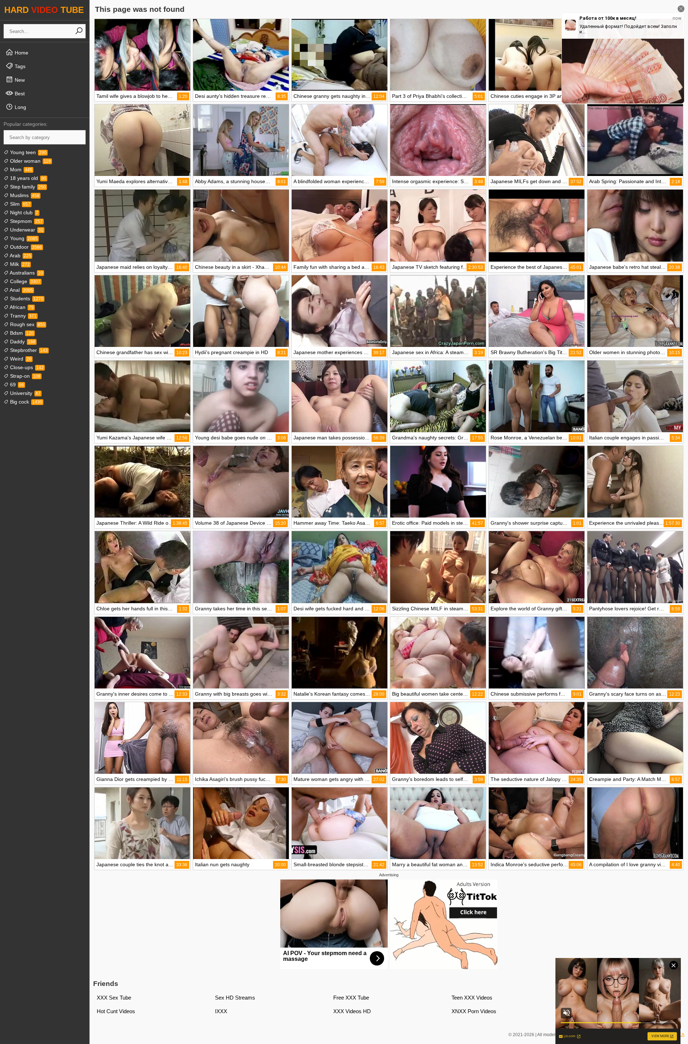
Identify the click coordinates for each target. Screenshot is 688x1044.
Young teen (28, 152)
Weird (20, 359)
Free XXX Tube (351, 998)
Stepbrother (28, 350)
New (19, 80)
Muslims (24, 195)
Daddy (22, 341)
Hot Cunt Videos (116, 1011)
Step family (27, 187)
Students (26, 298)
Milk (19, 264)
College (24, 281)
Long (19, 107)
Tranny (23, 316)
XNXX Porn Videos (474, 1011)
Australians (26, 273)
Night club (23, 212)
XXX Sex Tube (114, 998)
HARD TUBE (44, 10)
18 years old (27, 178)
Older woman (30, 161)
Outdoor (25, 247)
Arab (20, 255)
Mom (20, 169)
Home (20, 53)
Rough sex (27, 324)
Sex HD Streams (235, 998)
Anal (21, 290)
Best (19, 93)
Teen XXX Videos (472, 998)
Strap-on (24, 376)
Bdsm (21, 333)
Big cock (25, 402)
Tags (19, 66)
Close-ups (26, 367)
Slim (19, 204)
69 (16, 384)
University (24, 393)
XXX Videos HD (352, 1011)
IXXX (221, 1011)
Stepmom (26, 221)
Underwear (26, 230)
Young (23, 238)
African (21, 307)
